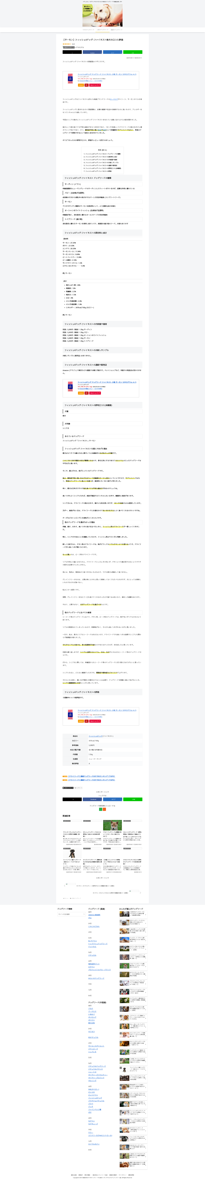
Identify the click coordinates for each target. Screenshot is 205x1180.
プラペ (90, 1104)
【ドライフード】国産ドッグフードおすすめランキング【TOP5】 (91, 776)
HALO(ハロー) (93, 1089)
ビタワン (91, 967)
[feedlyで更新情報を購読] (100, 809)
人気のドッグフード (68, 787)
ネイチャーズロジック (96, 1078)
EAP (104, 130)
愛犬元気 (91, 1023)
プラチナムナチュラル (96, 1101)
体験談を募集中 (113, 1175)
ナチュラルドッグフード (97, 1066)
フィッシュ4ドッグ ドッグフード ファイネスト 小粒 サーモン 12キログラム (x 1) (107, 74)
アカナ (90, 1008)
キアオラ (91, 1031)
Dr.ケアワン (92, 941)
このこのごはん (94, 926)
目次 (99, 150)
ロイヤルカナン (94, 1144)
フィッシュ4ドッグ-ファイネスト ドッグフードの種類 (102, 154)
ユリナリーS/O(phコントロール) (100, 1135)
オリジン (91, 1020)
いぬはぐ (91, 1014)
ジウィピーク (93, 1049)
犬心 (90, 918)
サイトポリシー (123, 1175)
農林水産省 (74, 1175)
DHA (99, 130)
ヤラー (90, 1132)
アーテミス (92, 1011)
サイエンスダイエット (96, 1046)
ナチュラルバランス (95, 1069)
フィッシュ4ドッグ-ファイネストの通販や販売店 (101, 165)
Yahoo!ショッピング (95, 85)
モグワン (91, 1121)
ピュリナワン (93, 1095)
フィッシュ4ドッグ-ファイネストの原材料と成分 (101, 157)
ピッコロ (91, 1092)
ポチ (90, 1112)
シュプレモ (92, 1052)
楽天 (87, 85)
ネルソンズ (92, 1080)
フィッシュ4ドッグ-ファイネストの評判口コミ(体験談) (103, 168)
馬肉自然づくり (94, 964)
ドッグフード (79, 787)
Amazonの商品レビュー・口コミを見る (90, 81)
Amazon (81, 85)
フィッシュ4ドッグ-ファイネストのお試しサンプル (102, 163)
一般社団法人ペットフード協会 (100, 1175)
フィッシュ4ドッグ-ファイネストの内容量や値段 (101, 160)
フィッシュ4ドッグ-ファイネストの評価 (98, 171)
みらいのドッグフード (96, 978)
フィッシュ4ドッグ (95, 736)
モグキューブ (93, 1124)
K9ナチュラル (93, 1037)
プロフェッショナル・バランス (99, 969)
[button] (84, 914)
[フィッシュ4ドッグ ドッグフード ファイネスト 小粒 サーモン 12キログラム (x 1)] (70, 78)
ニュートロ (92, 1072)
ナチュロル (92, 955)
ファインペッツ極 (94, 1109)
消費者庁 (80, 1175)
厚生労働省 (87, 1175)
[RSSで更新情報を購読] (104, 809)
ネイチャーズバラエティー (98, 1075)
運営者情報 (131, 1175)
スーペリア (114, 99)
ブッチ (90, 1106)
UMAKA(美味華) (94, 915)
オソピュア (92, 1017)
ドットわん (92, 946)
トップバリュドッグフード (98, 944)
